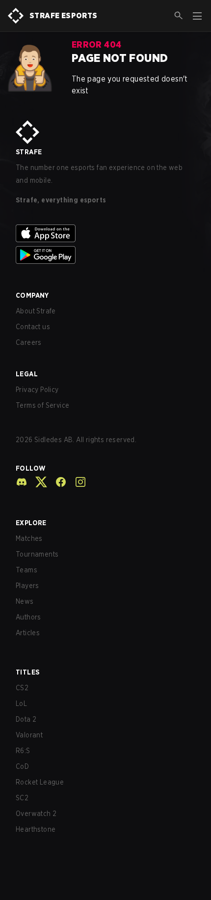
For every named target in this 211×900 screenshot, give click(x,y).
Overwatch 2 (36, 813)
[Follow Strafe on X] (37, 482)
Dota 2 (26, 719)
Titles (27, 672)
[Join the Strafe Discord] (21, 482)
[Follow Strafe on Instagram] (76, 482)
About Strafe (36, 311)
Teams (26, 570)
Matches (29, 538)
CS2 (22, 688)
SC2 (22, 798)
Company (32, 295)
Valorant (29, 735)
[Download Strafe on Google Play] (105, 255)
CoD (22, 766)
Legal (27, 374)
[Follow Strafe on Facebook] (57, 482)
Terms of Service (42, 405)
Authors (28, 617)
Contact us (33, 327)
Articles (28, 633)
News (25, 601)
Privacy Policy (37, 390)
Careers (29, 342)
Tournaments (37, 554)
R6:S (23, 751)
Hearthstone (35, 829)
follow (31, 468)
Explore (31, 523)
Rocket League (40, 782)
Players (27, 586)
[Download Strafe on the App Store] (105, 233)
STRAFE (29, 152)
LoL (21, 703)
